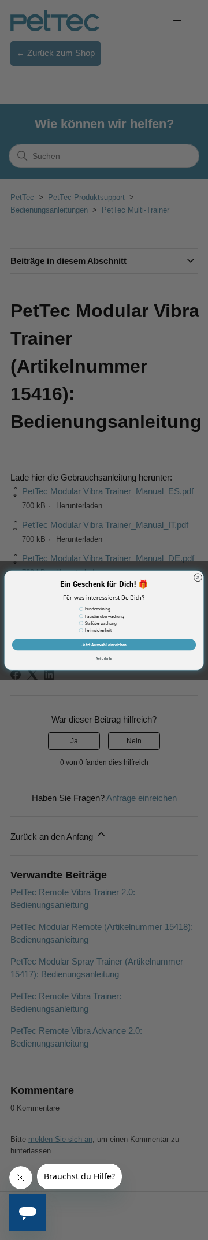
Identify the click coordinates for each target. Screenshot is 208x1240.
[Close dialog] (198, 577)
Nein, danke (104, 658)
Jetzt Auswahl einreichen (104, 644)
